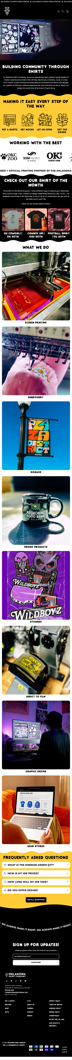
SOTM (7, 1012)
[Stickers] (36, 585)
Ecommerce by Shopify (17, 1045)
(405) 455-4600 (9, 990)
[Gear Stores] (36, 809)
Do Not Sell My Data (56, 1019)
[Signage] (36, 435)
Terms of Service (55, 1004)
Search (30, 1015)
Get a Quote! (10, 1001)
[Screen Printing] (36, 286)
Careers (30, 1008)
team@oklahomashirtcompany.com (16, 992)
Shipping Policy (55, 1008)
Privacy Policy (54, 1001)
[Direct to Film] (36, 660)
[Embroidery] (36, 361)
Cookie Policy (54, 1015)
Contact (30, 1012)
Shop (7, 1008)
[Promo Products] (36, 510)
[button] (62, 11)
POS (4, 1045)
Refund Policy (54, 1012)
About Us (30, 1004)
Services (8, 1004)
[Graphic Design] (36, 735)
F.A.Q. (29, 1001)
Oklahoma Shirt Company (17, 1042)
